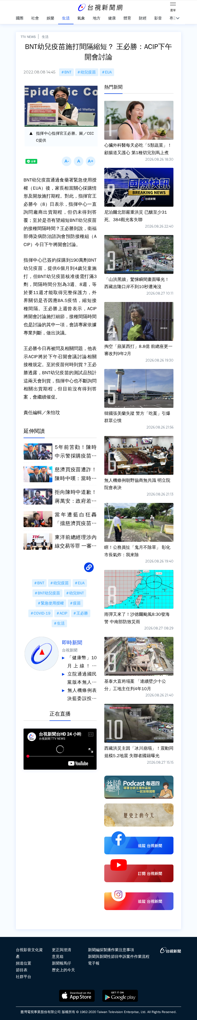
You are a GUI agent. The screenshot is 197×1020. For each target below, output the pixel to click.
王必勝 (82, 613)
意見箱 (57, 956)
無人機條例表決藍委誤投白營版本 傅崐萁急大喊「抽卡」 (82, 695)
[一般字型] (78, 161)
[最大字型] (90, 161)
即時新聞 (72, 643)
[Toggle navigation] (173, 4)
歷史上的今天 (63, 970)
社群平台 (23, 976)
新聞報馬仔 (61, 963)
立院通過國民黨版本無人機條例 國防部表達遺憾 (82, 678)
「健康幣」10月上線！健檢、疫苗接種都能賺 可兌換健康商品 (82, 662)
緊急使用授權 (52, 603)
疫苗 (77, 603)
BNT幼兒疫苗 (49, 593)
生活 (45, 37)
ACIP (63, 613)
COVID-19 (42, 613)
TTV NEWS (28, 37)
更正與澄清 (61, 950)
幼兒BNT (76, 593)
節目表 (21, 970)
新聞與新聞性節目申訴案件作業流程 (118, 956)
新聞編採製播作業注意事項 (111, 950)
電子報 (93, 963)
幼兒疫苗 (88, 72)
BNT (67, 72)
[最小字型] (66, 161)
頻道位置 (23, 963)
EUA (108, 72)
